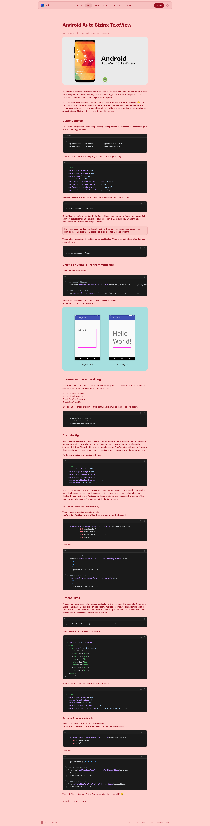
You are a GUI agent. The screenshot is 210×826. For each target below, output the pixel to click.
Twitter (152, 822)
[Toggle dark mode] (167, 5)
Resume (132, 822)
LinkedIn (160, 822)
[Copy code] (144, 135)
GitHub (145, 822)
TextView (76, 801)
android (84, 801)
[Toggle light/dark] (141, 135)
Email (167, 822)
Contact (159, 5)
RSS (138, 822)
